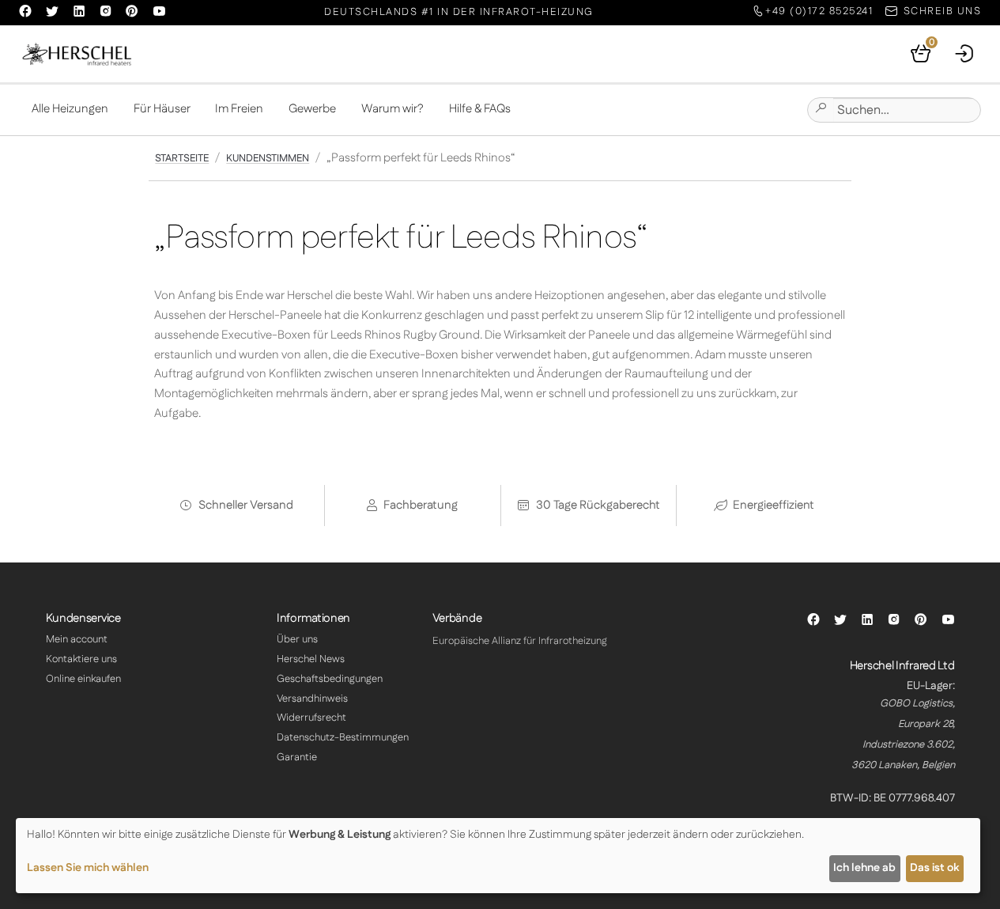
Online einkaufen (83, 679)
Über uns (297, 639)
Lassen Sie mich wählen (88, 868)
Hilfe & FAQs (480, 108)
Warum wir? (392, 108)
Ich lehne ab (864, 868)
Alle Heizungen (70, 108)
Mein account (77, 639)
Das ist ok (934, 868)
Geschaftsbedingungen (330, 679)
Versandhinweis (312, 698)
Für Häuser (162, 108)
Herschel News (311, 659)
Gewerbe (312, 108)
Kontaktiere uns (81, 659)
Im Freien (239, 108)
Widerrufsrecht (311, 717)
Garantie (297, 757)
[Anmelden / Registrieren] (965, 54)
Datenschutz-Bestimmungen (343, 737)
